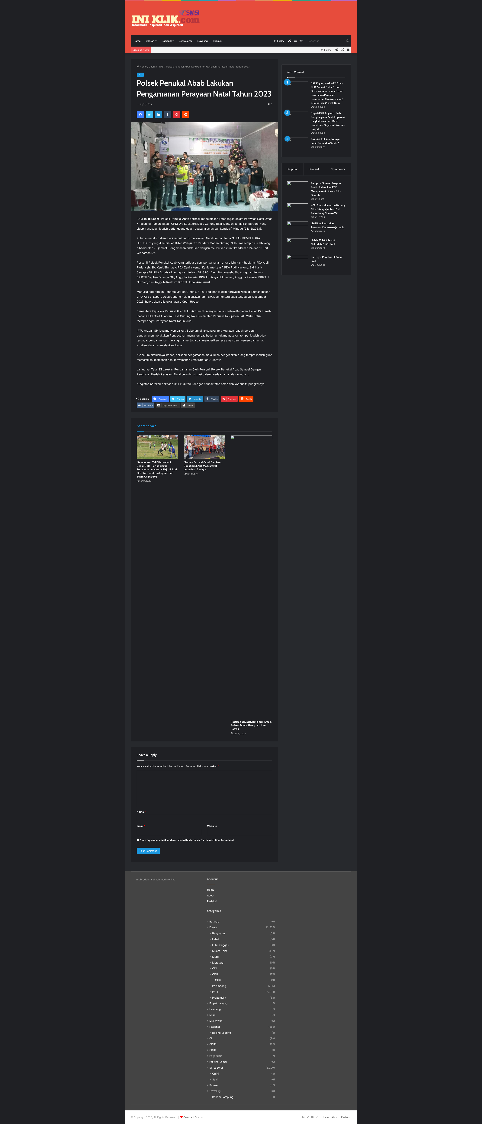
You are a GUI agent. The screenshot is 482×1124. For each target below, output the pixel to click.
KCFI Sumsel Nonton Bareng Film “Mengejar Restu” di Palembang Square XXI (328, 209)
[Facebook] (140, 114)
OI (210, 1038)
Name (141, 811)
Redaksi (217, 40)
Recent (314, 169)
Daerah (150, 40)
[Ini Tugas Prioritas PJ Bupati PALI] (297, 262)
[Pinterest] (176, 114)
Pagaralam (215, 1055)
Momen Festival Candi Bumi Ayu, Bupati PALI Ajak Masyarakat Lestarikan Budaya (203, 466)
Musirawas (215, 1020)
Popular (293, 169)
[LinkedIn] (158, 114)
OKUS (213, 1044)
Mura (212, 1015)
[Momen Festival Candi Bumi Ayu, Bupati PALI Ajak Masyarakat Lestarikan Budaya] (204, 447)
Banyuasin (218, 933)
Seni (214, 1079)
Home (137, 40)
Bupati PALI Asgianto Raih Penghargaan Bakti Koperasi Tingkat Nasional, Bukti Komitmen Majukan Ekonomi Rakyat (328, 121)
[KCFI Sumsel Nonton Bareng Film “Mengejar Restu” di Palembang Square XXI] (297, 210)
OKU (215, 974)
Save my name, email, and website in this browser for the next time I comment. (187, 840)
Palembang (219, 986)
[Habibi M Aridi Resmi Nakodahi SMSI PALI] (297, 245)
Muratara (217, 962)
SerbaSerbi (185, 40)
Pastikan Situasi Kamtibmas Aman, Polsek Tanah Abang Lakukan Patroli (251, 725)
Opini (215, 1073)
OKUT (213, 1050)
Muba (215, 956)
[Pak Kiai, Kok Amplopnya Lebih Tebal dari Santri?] (297, 144)
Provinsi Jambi (218, 1061)
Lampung (215, 1009)
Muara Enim (219, 950)
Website (212, 825)
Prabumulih (219, 997)
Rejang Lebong (221, 1032)
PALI (161, 66)
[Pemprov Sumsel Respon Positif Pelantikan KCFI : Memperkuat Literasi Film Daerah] (297, 188)
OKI (214, 968)
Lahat (215, 939)
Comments (338, 169)
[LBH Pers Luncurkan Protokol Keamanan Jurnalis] (297, 229)
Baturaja (214, 921)
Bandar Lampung (222, 1097)
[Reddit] (185, 114)
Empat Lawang (218, 1003)
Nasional (167, 40)
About (210, 895)
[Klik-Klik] (166, 18)
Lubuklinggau (220, 945)
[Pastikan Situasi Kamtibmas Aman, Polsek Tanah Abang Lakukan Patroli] (251, 576)
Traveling (202, 40)
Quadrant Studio (193, 1117)
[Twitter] (149, 114)
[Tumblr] (167, 114)
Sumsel (213, 1085)
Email (141, 825)
